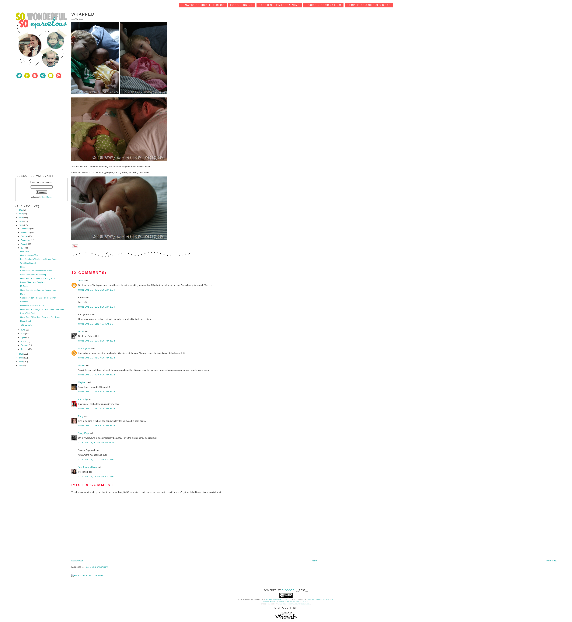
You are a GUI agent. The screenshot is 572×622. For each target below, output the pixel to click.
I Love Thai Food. (27, 313)
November (25, 232)
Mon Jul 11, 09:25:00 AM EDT (96, 290)
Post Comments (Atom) (96, 567)
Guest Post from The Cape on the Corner (38, 298)
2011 (21, 225)
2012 (21, 221)
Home (314, 560)
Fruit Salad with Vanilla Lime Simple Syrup (38, 259)
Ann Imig (82, 399)
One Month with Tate (29, 255)
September (26, 240)
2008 (21, 362)
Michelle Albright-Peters (277, 599)
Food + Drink (241, 5)
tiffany (81, 365)
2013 (21, 218)
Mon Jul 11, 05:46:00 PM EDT (96, 391)
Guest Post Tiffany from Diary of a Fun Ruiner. (40, 317)
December (25, 229)
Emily (81, 416)
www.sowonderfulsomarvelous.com (294, 604)
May (23, 334)
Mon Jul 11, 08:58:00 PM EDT (96, 425)
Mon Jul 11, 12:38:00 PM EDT (96, 340)
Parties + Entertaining (279, 5)
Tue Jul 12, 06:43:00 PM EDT (96, 476)
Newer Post (77, 560)
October (24, 236)
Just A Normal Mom (88, 467)
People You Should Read (369, 5)
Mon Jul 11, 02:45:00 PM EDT (96, 374)
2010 (21, 354)
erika (80, 331)
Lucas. (23, 267)
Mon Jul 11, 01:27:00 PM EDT (96, 357)
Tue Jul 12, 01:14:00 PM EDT (96, 459)
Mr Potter (24, 286)
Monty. (23, 294)
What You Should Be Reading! (33, 275)
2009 (21, 358)
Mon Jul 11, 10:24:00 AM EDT (96, 306)
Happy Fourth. (26, 321)
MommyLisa (84, 348)
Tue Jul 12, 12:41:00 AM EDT (96, 442)
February (25, 345)
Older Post (551, 560)
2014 (21, 214)
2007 (21, 365)
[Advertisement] (37, 102)
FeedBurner (47, 197)
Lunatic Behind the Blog (203, 5)
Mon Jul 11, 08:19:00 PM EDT (96, 408)
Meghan (82, 382)
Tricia (81, 280)
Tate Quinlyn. (26, 325)
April (23, 337)
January (24, 349)
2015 (21, 210)
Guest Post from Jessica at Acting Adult (37, 278)
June (23, 330)
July (23, 248)
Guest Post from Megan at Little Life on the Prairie (42, 309)
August (24, 244)
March (24, 341)
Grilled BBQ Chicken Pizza (32, 305)
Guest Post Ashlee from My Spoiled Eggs (38, 290)
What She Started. (28, 263)
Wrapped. (24, 302)
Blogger (288, 590)
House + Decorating (323, 5)
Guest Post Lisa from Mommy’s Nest (36, 271)
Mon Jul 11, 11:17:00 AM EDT (96, 323)
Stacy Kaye (84, 433)
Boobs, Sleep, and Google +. (32, 282)
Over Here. (25, 251)
